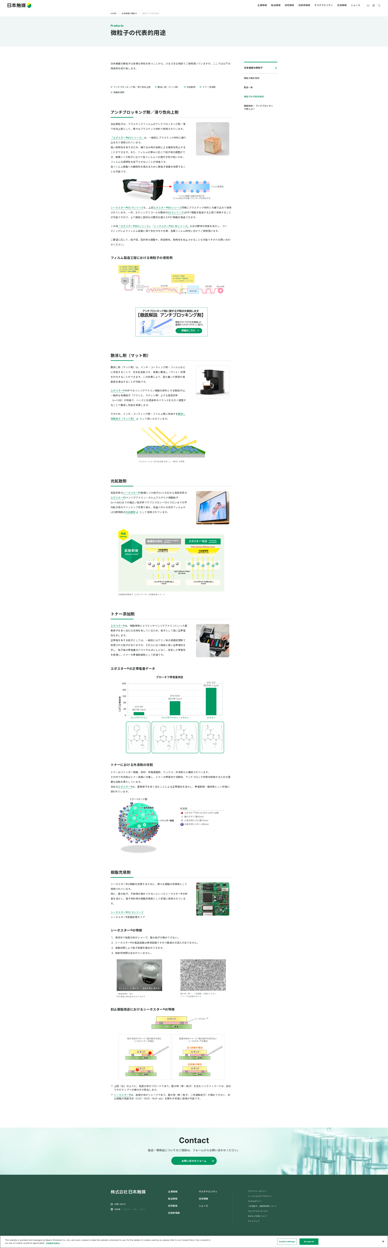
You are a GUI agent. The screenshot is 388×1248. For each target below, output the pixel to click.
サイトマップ (253, 1221)
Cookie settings (287, 1241)
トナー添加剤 (209, 87)
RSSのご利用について (257, 1216)
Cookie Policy (53, 1243)
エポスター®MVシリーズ (167, 207)
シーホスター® (131, 492)
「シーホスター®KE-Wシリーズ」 (171, 226)
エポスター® (118, 390)
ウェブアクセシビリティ (258, 1211)
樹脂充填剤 (119, 92)
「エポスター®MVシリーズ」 (127, 137)
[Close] (383, 1241)
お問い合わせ (120, 1204)
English (126, 1209)
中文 (135, 1209)
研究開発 (289, 5)
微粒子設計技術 (251, 78)
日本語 (117, 1209)
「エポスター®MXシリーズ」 (134, 226)
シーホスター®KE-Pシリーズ (127, 207)
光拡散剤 (191, 87)
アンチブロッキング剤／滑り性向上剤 (132, 87)
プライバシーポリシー (257, 1191)
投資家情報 (304, 5)
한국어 (142, 1209)
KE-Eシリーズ (176, 212)
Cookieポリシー (255, 1201)
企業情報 (262, 5)
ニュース (355, 5)
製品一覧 (248, 87)
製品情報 (276, 5)
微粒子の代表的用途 (254, 96)
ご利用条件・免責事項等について (262, 1206)
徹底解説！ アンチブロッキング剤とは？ (258, 107)
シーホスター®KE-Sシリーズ (127, 912)
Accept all (309, 1241)
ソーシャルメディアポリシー (260, 1196)
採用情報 (342, 5)
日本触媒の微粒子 (253, 67)
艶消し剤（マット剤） (169, 87)
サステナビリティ (323, 5)
